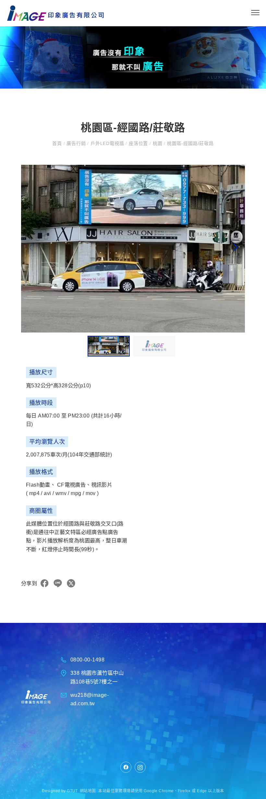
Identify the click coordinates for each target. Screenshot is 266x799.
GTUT (72, 791)
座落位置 (138, 143)
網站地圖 (88, 791)
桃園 (157, 143)
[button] (235, 248)
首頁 (57, 143)
